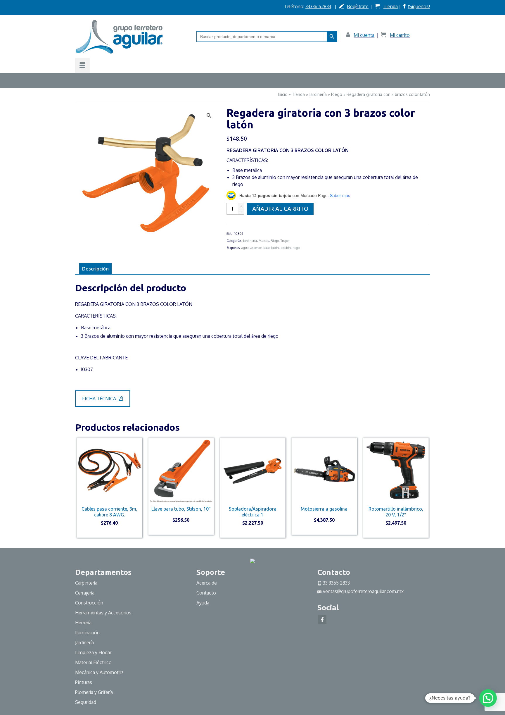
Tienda (390, 6)
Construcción (89, 603)
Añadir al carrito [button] (109, 532)
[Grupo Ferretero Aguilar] (131, 36)
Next (425, 488)
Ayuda (202, 603)
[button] (488, 698)
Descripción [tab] (95, 269)
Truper (285, 241)
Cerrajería (84, 593)
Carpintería (86, 583)
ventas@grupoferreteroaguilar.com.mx (363, 591)
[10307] (146, 173)
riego (296, 248)
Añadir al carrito (280, 208)
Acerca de (206, 583)
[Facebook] (322, 619)
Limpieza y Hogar (93, 652)
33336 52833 (318, 6)
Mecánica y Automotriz (100, 672)
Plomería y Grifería (94, 692)
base (266, 248)
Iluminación (87, 632)
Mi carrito (400, 35)
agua (245, 248)
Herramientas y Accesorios (103, 613)
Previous (80, 488)
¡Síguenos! (419, 6)
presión (286, 248)
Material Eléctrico (94, 662)
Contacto (206, 593)
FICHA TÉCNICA (99, 399)
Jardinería (250, 241)
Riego (275, 241)
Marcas (264, 241)
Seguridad (85, 702)
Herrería (83, 623)
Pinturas (83, 682)
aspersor (256, 248)
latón (275, 248)
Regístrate (358, 6)
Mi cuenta (364, 35)
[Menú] (82, 65)
